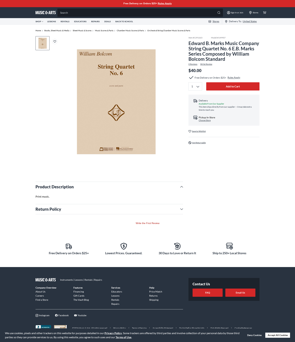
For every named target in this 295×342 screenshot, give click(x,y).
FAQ (207, 292)
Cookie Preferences (243, 328)
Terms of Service (139, 328)
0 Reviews (192, 64)
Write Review (206, 64)
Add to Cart (233, 86)
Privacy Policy (113, 333)
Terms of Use (123, 337)
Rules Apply (165, 3)
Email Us (240, 292)
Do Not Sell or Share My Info (191, 328)
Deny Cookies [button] (254, 335)
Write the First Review (147, 223)
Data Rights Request (219, 328)
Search (64, 12)
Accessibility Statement (163, 328)
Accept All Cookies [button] (278, 335)
